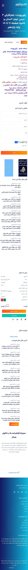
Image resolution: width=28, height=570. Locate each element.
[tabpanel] (14, 71)
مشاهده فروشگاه (14, 336)
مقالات (25, 509)
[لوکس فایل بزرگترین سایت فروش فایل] (23, 168)
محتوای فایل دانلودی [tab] (9, 42)
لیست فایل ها (24, 504)
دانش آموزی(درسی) (8, 31)
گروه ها (25, 506)
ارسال (14, 152)
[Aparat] (14, 492)
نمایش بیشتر (14, 424)
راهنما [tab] (17, 42)
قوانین (25, 520)
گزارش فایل (14, 315)
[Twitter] (21, 492)
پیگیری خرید (24, 522)
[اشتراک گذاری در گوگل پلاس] (13, 319)
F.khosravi (16, 567)
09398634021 (22, 488)
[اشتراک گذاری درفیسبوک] (21, 319)
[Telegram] (25, 492)
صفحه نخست (24, 501)
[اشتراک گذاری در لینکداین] (17, 319)
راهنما (25, 511)
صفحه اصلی (22, 31)
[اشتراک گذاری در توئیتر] (25, 319)
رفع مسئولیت (24, 525)
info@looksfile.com (21, 485)
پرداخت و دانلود (14, 311)
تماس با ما (24, 530)
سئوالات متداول (23, 527)
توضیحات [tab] (24, 42)
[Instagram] (18, 492)
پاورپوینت (16, 31)
